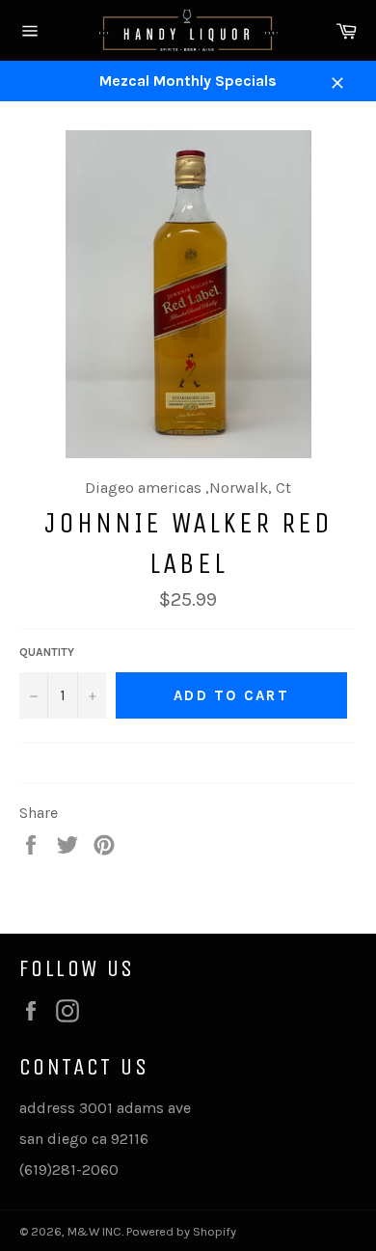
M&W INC (94, 1231)
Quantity (46, 652)
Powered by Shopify (181, 1231)
